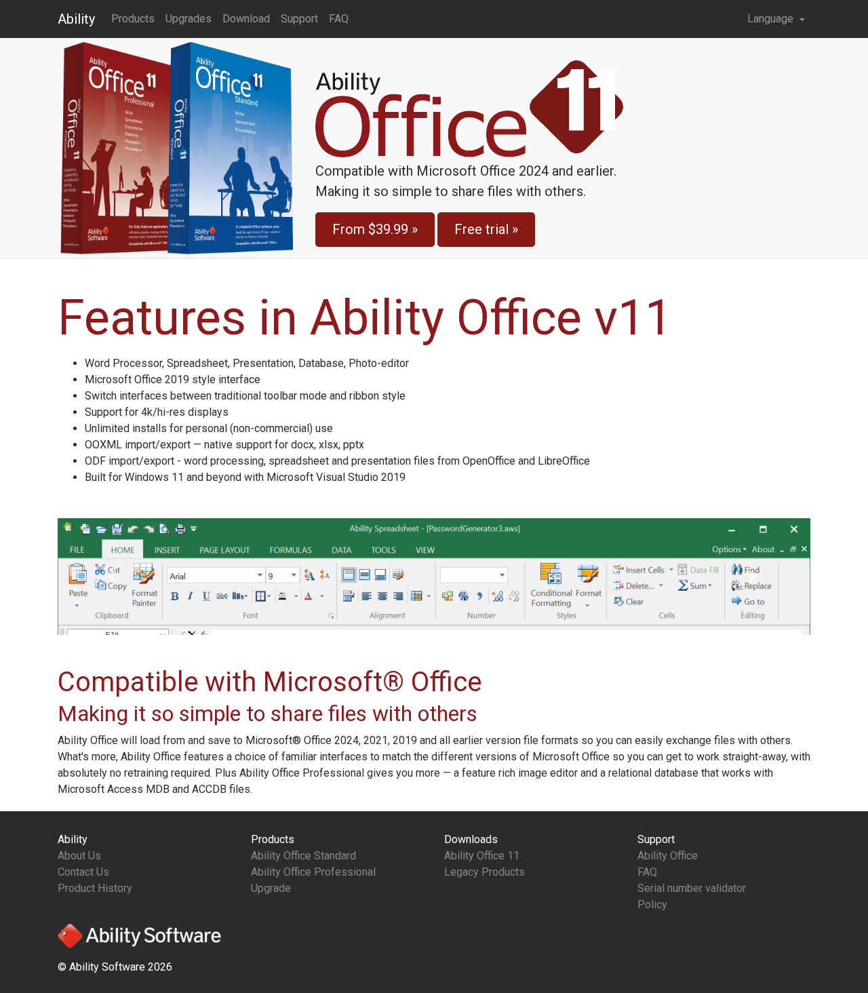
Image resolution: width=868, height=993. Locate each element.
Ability (76, 19)
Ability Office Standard (303, 855)
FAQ (339, 18)
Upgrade (271, 888)
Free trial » (486, 229)
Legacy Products (484, 871)
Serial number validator (691, 888)
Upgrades (188, 18)
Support (299, 18)
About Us (79, 855)
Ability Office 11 (481, 855)
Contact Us (83, 871)
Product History (95, 888)
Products (133, 18)
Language (771, 18)
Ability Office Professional (313, 871)
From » (375, 229)
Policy (652, 904)
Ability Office (667, 855)
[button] (114, 576)
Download (246, 18)
